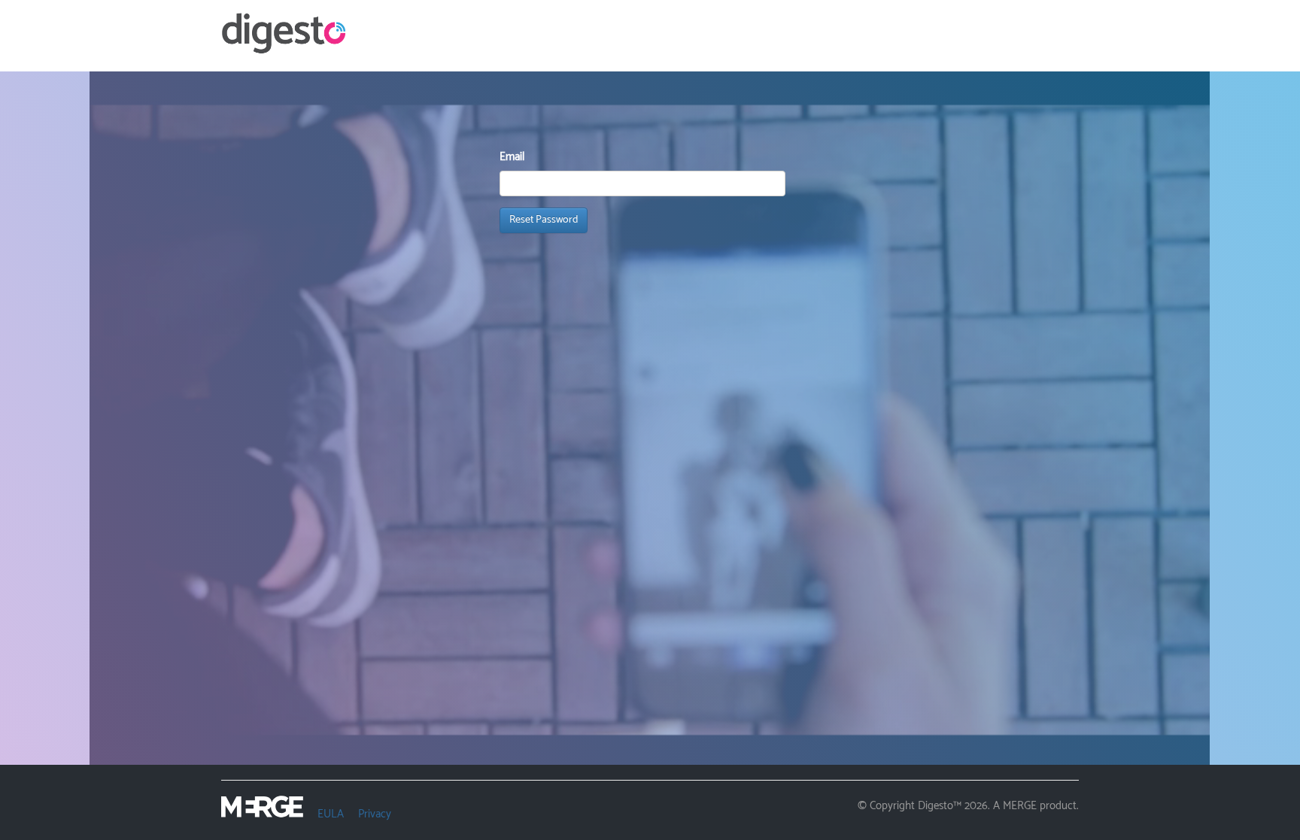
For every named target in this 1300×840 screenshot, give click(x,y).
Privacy (374, 814)
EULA (330, 814)
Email (512, 156)
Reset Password (543, 220)
